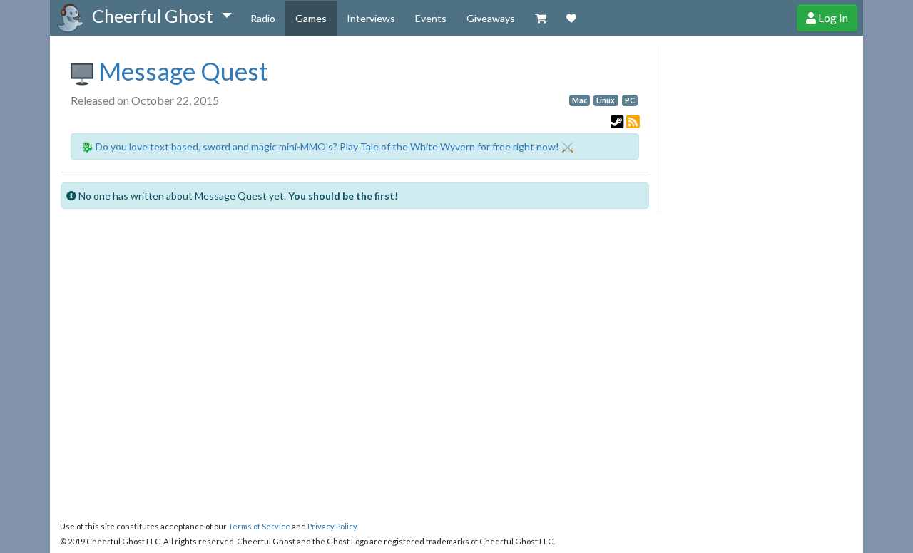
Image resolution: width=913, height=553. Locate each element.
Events (431, 18)
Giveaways (490, 18)
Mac (579, 100)
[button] (161, 16)
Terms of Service (259, 526)
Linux (605, 100)
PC (630, 100)
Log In (832, 17)
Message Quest (180, 71)
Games (311, 18)
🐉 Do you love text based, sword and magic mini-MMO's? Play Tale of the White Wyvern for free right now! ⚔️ (327, 146)
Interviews (371, 18)
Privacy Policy (332, 526)
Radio (262, 18)
